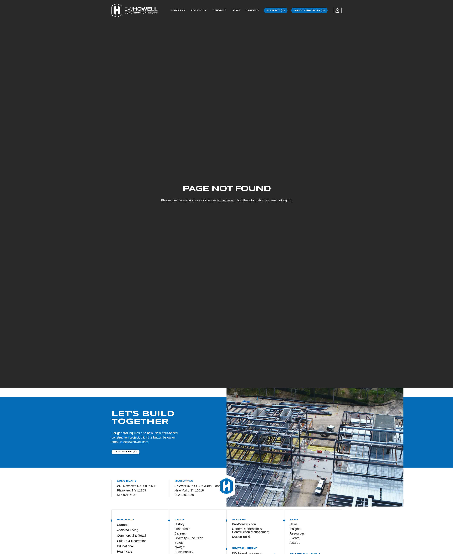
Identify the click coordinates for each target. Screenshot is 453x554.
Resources (297, 533)
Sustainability (183, 551)
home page (225, 200)
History (179, 524)
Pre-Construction (244, 524)
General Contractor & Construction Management (250, 530)
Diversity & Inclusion (188, 538)
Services (219, 10)
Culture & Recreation (132, 541)
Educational (125, 546)
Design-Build (241, 536)
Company (178, 10)
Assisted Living (127, 530)
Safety (179, 542)
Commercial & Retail (131, 535)
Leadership (182, 528)
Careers (252, 10)
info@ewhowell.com (134, 442)
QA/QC (179, 547)
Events (294, 538)
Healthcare (124, 551)
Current (122, 525)
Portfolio (199, 10)
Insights (294, 528)
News (236, 10)
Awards (294, 542)
